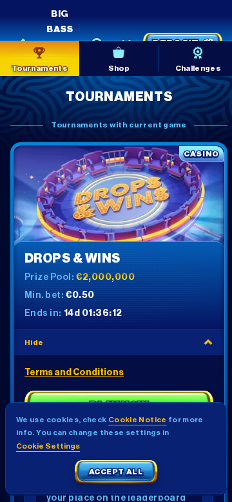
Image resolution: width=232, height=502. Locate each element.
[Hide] (208, 342)
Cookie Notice (137, 419)
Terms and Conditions (74, 372)
